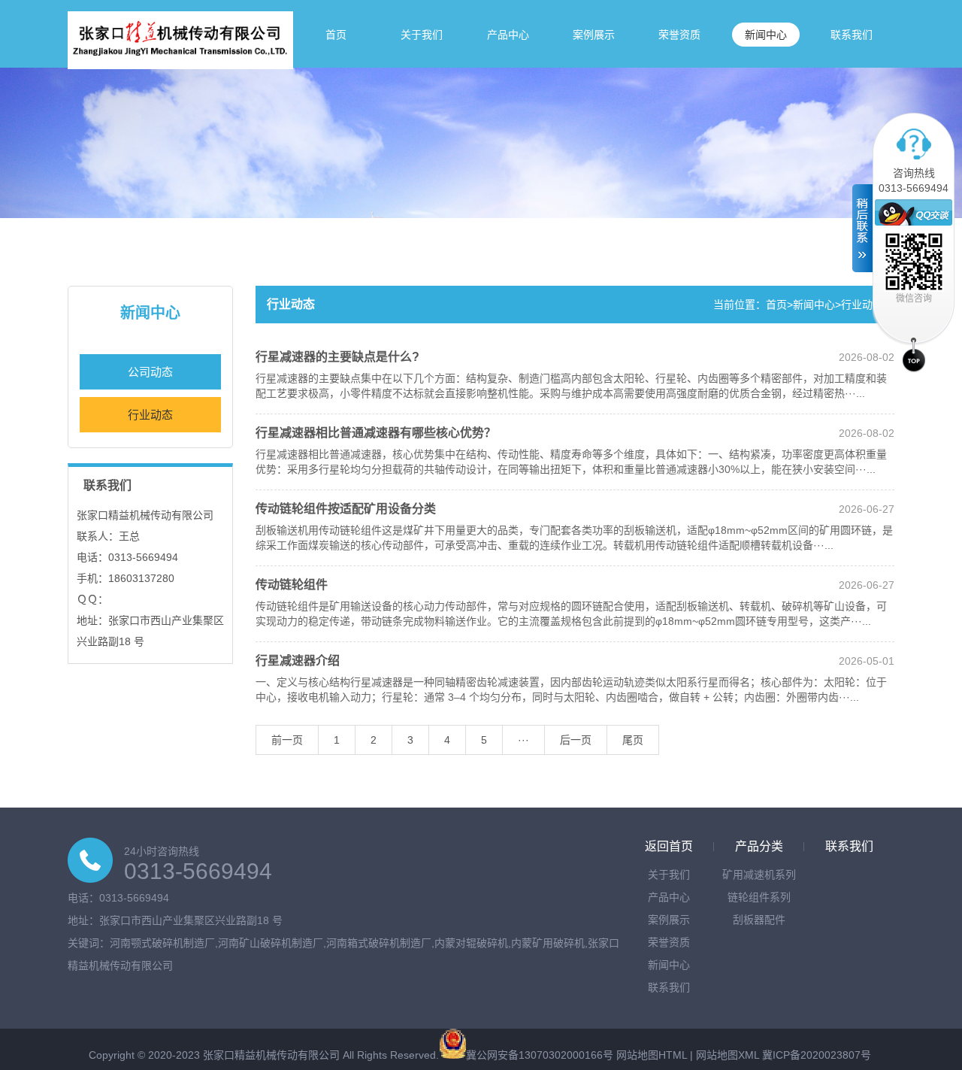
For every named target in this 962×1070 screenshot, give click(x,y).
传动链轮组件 (292, 584)
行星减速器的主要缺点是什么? (337, 356)
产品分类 (759, 846)
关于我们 (422, 35)
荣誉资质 (679, 35)
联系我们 (851, 35)
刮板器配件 (759, 920)
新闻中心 (766, 35)
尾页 (632, 740)
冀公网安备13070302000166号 (539, 1055)
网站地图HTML (651, 1055)
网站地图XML (727, 1055)
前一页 (287, 740)
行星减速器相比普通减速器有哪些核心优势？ (376, 432)
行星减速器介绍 (298, 660)
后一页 (575, 740)
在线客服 (913, 212)
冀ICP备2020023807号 (816, 1055)
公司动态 (150, 371)
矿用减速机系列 (759, 874)
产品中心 (508, 35)
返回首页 (669, 846)
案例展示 (594, 35)
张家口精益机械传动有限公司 (271, 1055)
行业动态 (150, 414)
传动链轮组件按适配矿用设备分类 (346, 508)
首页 (335, 35)
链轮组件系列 (759, 897)
